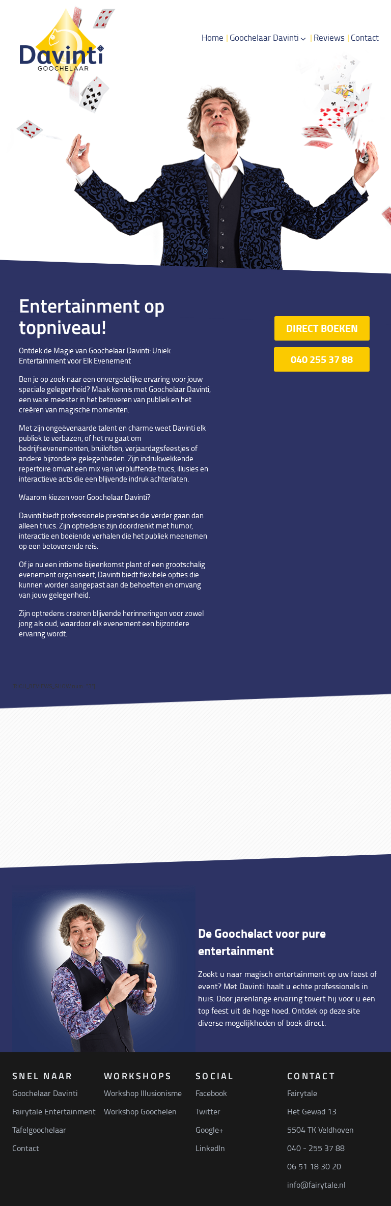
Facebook (211, 1093)
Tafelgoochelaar (290, 83)
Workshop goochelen (302, 144)
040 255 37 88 (322, 359)
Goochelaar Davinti (264, 37)
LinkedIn (210, 1148)
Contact (365, 37)
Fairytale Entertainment (54, 1111)
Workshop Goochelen (140, 1111)
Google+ (210, 1129)
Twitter (208, 1111)
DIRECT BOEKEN (322, 328)
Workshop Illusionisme (143, 1093)
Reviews (329, 37)
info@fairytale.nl (316, 1184)
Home (213, 37)
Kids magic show (291, 103)
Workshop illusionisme (305, 124)
